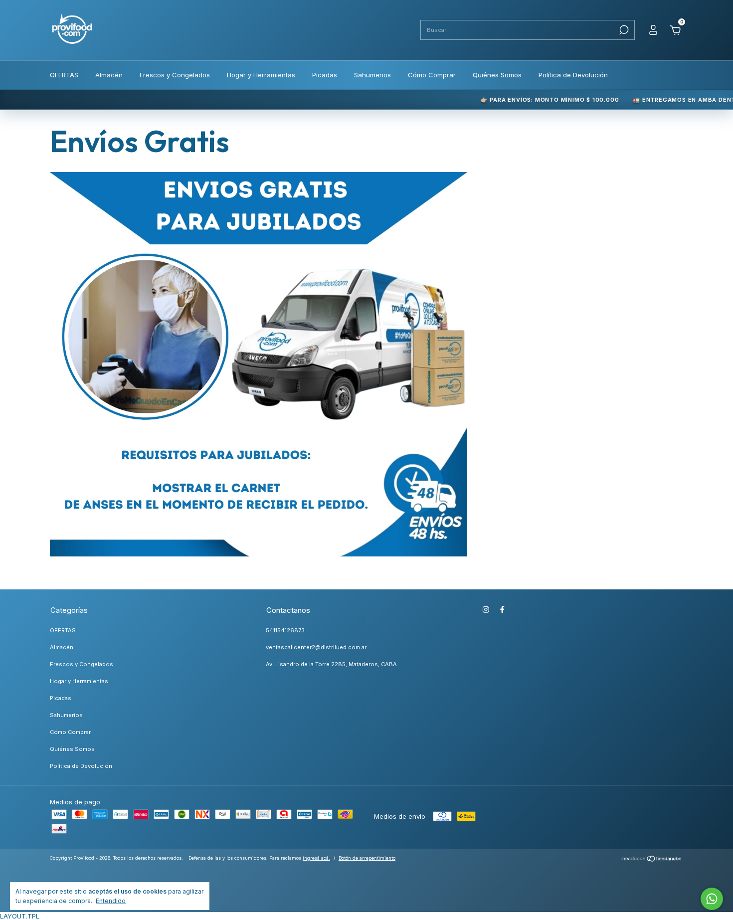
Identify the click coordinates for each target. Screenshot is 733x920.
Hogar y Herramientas (261, 75)
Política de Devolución (573, 75)
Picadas (324, 75)
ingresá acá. (316, 858)
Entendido (111, 901)
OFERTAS (64, 75)
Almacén (109, 75)
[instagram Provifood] (486, 609)
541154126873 (285, 630)
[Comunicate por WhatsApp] (712, 899)
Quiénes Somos (497, 75)
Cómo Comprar (432, 75)
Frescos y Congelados (175, 75)
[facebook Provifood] (502, 609)
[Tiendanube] (652, 860)
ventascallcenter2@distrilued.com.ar (316, 647)
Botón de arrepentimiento (367, 858)
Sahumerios (372, 75)
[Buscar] (623, 30)
